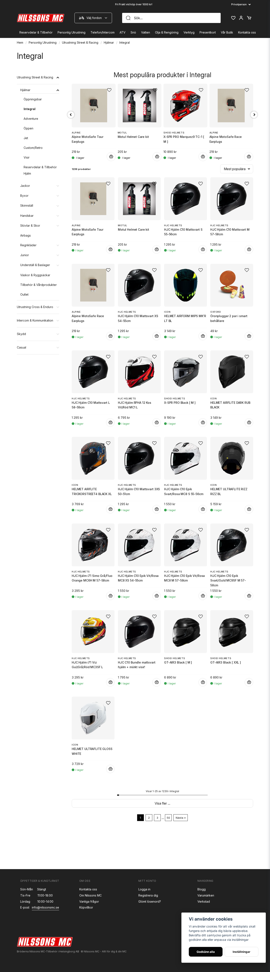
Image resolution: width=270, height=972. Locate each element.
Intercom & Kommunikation (35, 320)
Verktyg (189, 32)
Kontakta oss (247, 32)
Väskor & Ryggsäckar (35, 275)
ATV (123, 32)
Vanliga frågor (89, 901)
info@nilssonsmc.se (45, 907)
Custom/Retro (33, 147)
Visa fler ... (162, 803)
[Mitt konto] (241, 18)
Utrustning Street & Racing (80, 42)
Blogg (201, 889)
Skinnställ (26, 205)
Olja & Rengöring (166, 32)
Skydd (21, 334)
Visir (27, 157)
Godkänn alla (206, 951)
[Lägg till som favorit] (233, 18)
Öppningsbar (33, 99)
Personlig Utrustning (71, 32)
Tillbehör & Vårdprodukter (38, 285)
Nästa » (181, 817)
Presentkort (208, 32)
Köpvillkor (86, 907)
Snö (133, 32)
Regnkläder (28, 245)
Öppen (28, 128)
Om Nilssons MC (90, 895)
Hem (20, 42)
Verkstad (203, 901)
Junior (24, 255)
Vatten (145, 32)
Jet (26, 138)
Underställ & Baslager (35, 265)
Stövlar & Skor (30, 225)
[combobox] (93, 18)
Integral (29, 109)
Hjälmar (109, 42)
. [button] (159, 682)
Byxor (24, 195)
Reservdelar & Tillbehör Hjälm (40, 170)
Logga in (144, 889)
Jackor (25, 185)
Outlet (24, 294)
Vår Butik (227, 32)
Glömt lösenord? (149, 901)
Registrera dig (148, 895)
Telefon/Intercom (102, 32)
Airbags (25, 235)
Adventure (31, 118)
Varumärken (205, 895)
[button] (108, 183)
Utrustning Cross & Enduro (35, 307)
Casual (21, 347)
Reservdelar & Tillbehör (36, 32)
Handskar (27, 215)
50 (168, 817)
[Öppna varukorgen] (249, 18)
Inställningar (241, 951)
